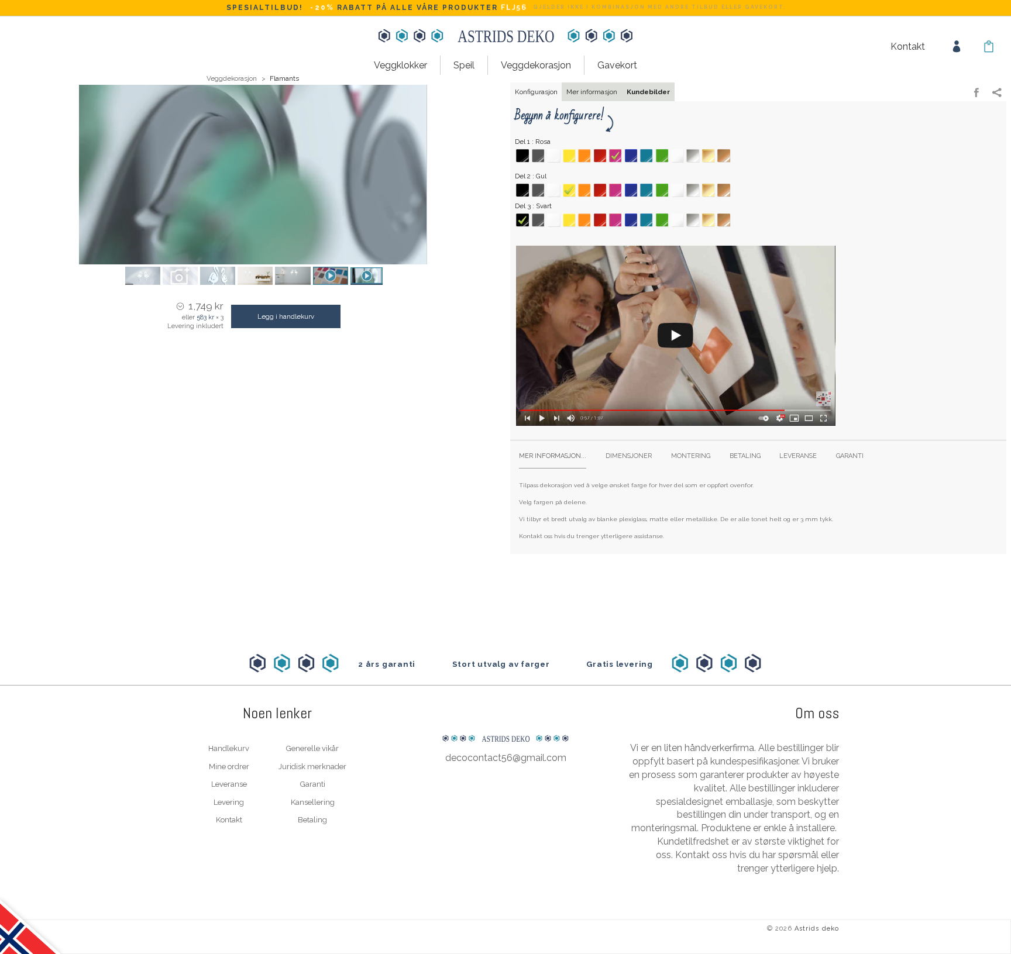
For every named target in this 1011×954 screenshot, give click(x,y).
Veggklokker (400, 65)
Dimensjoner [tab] (629, 456)
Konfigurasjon (536, 92)
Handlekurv (228, 748)
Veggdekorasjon (536, 65)
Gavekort (617, 65)
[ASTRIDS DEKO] (505, 714)
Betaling (312, 819)
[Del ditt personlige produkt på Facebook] (976, 93)
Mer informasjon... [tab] (552, 456)
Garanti (312, 784)
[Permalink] (997, 93)
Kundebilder (648, 92)
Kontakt (907, 46)
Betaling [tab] (745, 456)
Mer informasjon (591, 92)
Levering (229, 802)
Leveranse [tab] (798, 456)
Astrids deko (817, 928)
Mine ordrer (229, 766)
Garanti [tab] (850, 456)
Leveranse (229, 784)
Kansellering (313, 802)
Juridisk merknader (312, 766)
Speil (463, 65)
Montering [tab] (690, 456)
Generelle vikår (312, 748)
